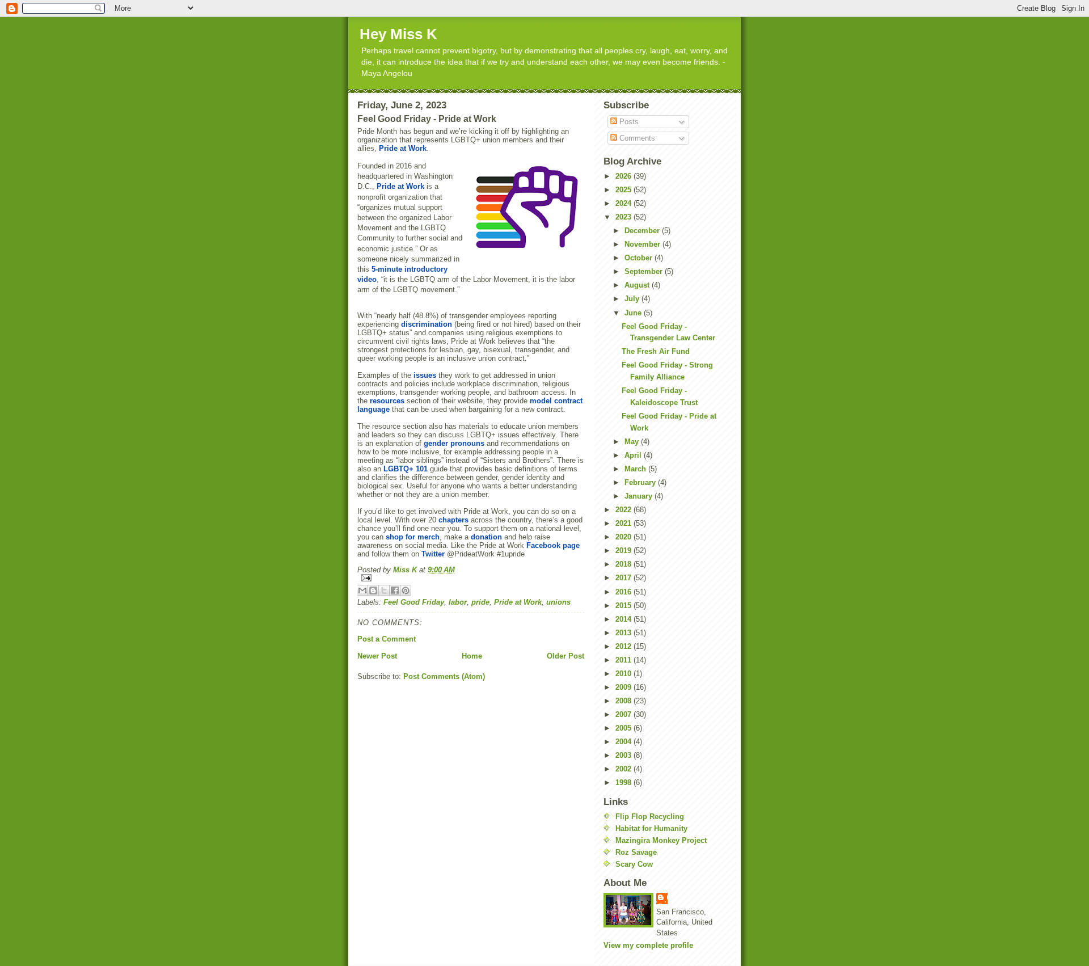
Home (472, 656)
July (632, 298)
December (643, 230)
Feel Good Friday (413, 602)
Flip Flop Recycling (649, 816)
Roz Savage (636, 852)
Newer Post (377, 656)
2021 (624, 523)
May (632, 441)
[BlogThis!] (373, 590)
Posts (628, 121)
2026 (624, 176)
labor (458, 602)
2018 (624, 564)
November (643, 244)
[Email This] (362, 590)
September (644, 271)
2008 (624, 701)
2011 (624, 660)
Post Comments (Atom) (444, 676)
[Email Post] (470, 577)
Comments (636, 138)
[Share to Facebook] (394, 590)
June (634, 313)
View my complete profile (648, 945)
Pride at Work (518, 602)
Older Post (565, 656)
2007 (624, 714)
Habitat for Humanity (651, 828)
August (638, 285)
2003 (624, 755)
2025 (624, 189)
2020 (624, 537)
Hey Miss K (398, 34)
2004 (624, 741)
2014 (624, 619)
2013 (624, 632)
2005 (624, 728)
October (639, 258)
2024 (624, 203)
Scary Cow (634, 864)
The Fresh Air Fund (656, 351)
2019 (624, 550)
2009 (624, 687)
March (636, 469)
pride (480, 602)
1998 (624, 782)
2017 (624, 577)
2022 (624, 509)
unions (558, 602)
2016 (624, 592)
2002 (624, 769)
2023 (624, 217)
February (641, 482)
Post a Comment (386, 639)
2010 (624, 673)
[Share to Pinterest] (405, 590)
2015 (624, 605)
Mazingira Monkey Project (661, 840)
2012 (624, 646)
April (634, 455)
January (639, 496)
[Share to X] (384, 590)
